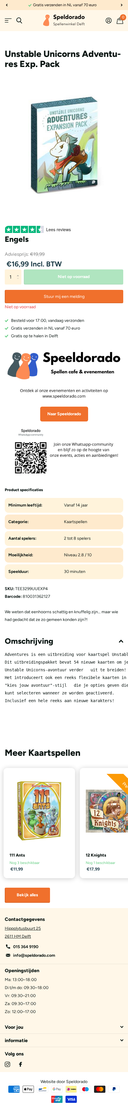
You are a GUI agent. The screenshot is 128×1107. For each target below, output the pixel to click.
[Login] (108, 20)
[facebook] (20, 1064)
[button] (6, 5)
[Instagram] (7, 1064)
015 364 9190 (25, 946)
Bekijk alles (27, 894)
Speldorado (77, 1081)
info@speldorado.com (34, 955)
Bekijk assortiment (8, 20)
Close (64, 1026)
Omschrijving (29, 641)
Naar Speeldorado (64, 413)
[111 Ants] (39, 811)
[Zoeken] (19, 20)
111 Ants (17, 855)
